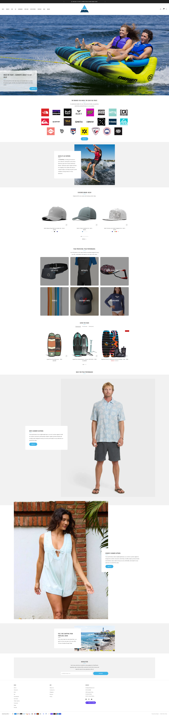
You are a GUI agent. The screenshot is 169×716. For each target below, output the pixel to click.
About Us (52, 687)
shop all (33, 444)
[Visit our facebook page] (86, 699)
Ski (15, 9)
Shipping (51, 692)
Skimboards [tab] (91, 326)
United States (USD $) (5, 713)
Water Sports (33, 9)
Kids (12, 9)
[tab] (82, 236)
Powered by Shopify (155, 713)
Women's (7, 9)
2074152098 (88, 690)
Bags (44, 9)
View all (83, 239)
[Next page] (128, 217)
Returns (51, 694)
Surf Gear (26, 9)
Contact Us (52, 690)
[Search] (166, 9)
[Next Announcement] (105, 2)
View (54, 276)
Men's (3, 9)
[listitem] (84, 1)
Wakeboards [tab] (78, 326)
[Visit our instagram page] (88, 699)
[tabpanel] (84, 347)
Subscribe (101, 673)
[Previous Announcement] (64, 2)
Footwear (39, 9)
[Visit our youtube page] (91, 699)
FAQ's (51, 696)
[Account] (160, 9)
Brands (48, 9)
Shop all (33, 88)
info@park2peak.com (89, 687)
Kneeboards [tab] (84, 326)
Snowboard (20, 9)
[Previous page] (40, 217)
